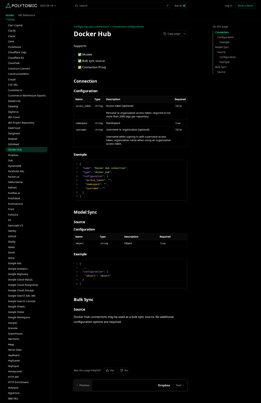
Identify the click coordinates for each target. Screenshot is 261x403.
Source (221, 52)
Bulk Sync (221, 67)
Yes (112, 370)
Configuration (225, 37)
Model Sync (222, 47)
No (126, 370)
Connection (222, 32)
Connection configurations (128, 26)
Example (224, 42)
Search (123, 5)
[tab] (10, 15)
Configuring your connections (91, 26)
